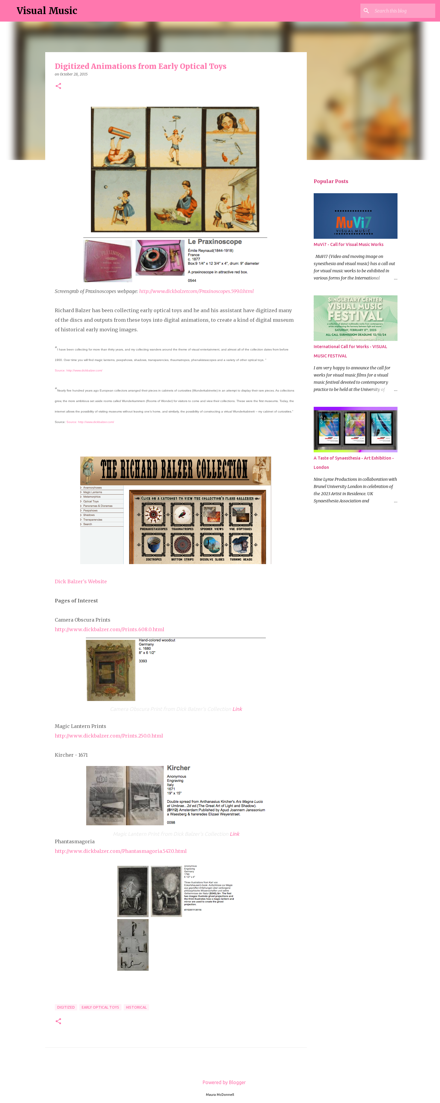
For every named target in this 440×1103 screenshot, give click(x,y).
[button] (58, 86)
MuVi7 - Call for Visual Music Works (348, 244)
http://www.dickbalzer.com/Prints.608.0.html (109, 629)
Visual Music (47, 11)
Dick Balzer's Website (81, 581)
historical (136, 1007)
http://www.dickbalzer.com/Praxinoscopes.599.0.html (196, 291)
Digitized (66, 1007)
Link (237, 709)
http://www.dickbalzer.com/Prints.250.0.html (109, 736)
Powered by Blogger (223, 1082)
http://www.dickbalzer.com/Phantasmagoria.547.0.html (121, 851)
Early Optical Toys (100, 1007)
